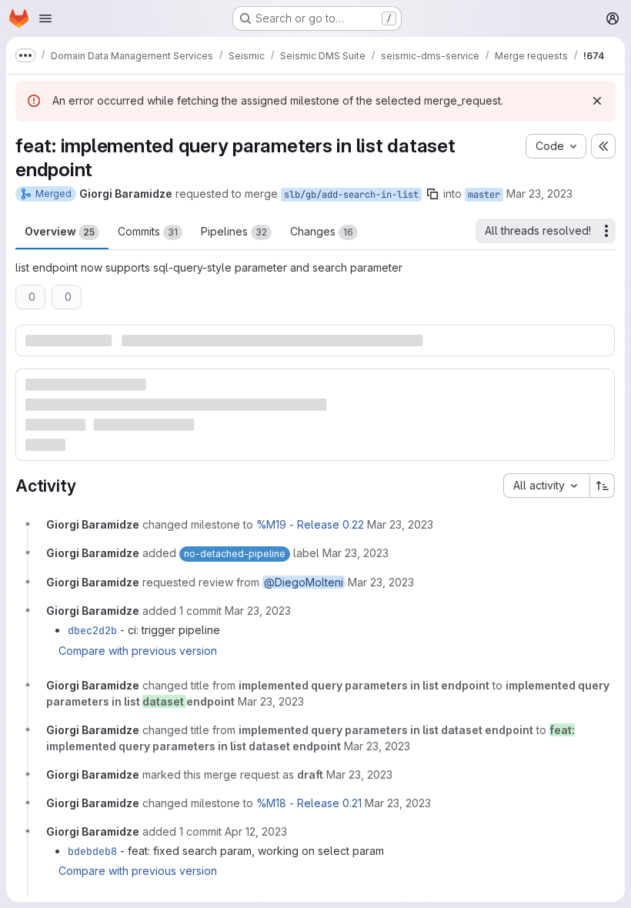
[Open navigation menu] (45, 18)
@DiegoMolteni (303, 582)
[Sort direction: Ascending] (602, 485)
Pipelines (234, 231)
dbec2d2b (92, 630)
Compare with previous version (137, 650)
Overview (60, 231)
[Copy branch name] (432, 194)
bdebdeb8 (92, 851)
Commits (148, 231)
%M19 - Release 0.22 (310, 524)
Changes (321, 231)
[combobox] (546, 485)
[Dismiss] (597, 101)
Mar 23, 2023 (539, 193)
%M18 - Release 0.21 (309, 803)
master (484, 195)
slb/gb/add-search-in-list (351, 195)
